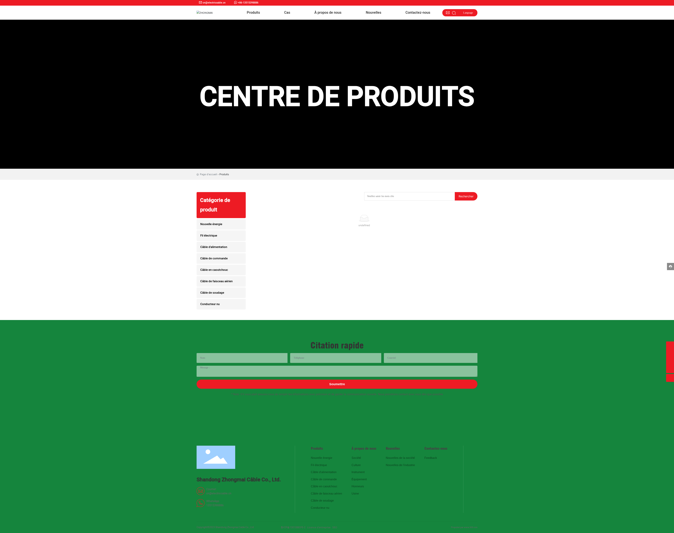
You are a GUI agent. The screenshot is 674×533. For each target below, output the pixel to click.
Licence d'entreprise (319, 527)
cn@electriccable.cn (218, 493)
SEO (334, 527)
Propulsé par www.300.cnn (464, 527)
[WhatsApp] (670, 353)
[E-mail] (670, 345)
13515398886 (215, 505)
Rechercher (466, 196)
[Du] (670, 361)
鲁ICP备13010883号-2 (293, 527)
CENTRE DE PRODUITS (337, 97)
